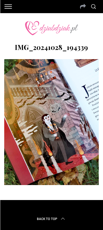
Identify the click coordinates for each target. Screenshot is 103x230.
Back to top (47, 219)
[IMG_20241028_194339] (51, 183)
